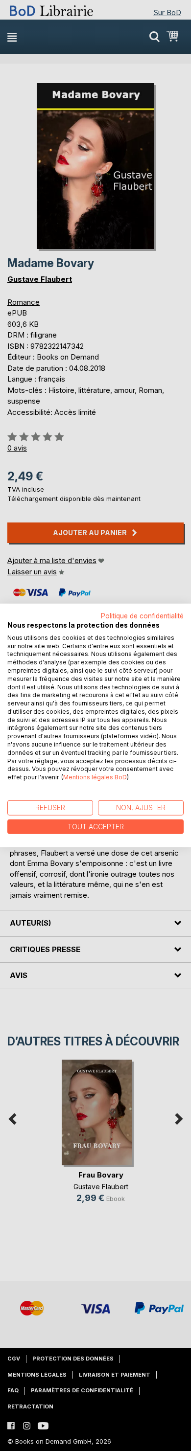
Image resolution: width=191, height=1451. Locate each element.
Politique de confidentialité (142, 616)
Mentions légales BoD (95, 777)
